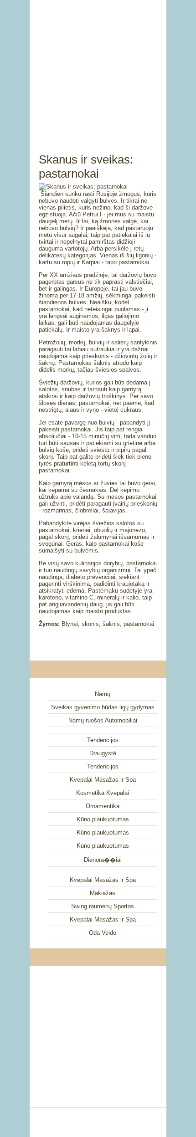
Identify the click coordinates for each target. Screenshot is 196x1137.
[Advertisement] (98, 66)
